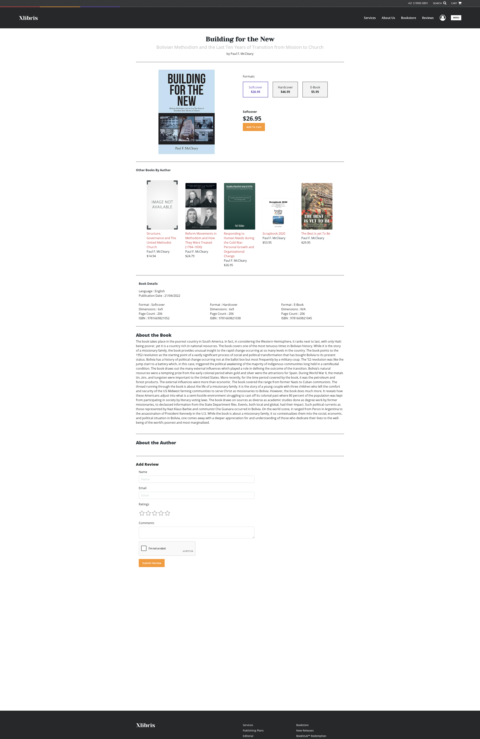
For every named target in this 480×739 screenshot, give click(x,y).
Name (143, 472)
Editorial (248, 736)
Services (370, 18)
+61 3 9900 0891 (418, 3)
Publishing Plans (253, 730)
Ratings (144, 504)
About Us (388, 18)
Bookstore (408, 18)
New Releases (305, 730)
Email (142, 488)
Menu (456, 17)
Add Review (147, 464)
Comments (146, 523)
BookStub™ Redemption (311, 736)
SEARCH (437, 3)
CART (454, 3)
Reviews (428, 18)
